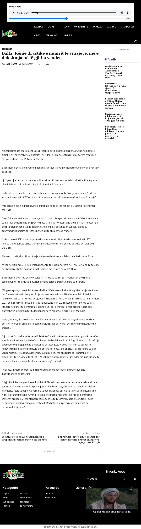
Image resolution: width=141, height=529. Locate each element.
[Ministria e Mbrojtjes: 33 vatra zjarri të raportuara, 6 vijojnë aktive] (133, 87)
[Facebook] (31, 71)
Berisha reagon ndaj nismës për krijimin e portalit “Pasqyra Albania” (115, 117)
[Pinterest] (47, 71)
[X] (39, 71)
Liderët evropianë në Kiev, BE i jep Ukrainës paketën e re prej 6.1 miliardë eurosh (115, 103)
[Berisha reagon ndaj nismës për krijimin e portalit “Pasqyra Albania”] (133, 117)
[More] (63, 71)
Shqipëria (7, 49)
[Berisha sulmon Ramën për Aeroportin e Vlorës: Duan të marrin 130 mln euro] (133, 69)
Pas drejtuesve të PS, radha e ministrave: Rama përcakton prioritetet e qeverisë (114, 133)
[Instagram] (82, 494)
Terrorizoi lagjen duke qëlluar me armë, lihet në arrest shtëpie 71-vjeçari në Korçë (79, 439)
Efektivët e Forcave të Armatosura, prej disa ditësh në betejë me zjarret (24, 438)
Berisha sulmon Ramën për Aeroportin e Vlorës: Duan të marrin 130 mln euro (113, 72)
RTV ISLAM (11, 63)
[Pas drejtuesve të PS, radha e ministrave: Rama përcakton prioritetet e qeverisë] (133, 130)
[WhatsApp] (54, 71)
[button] (136, 41)
